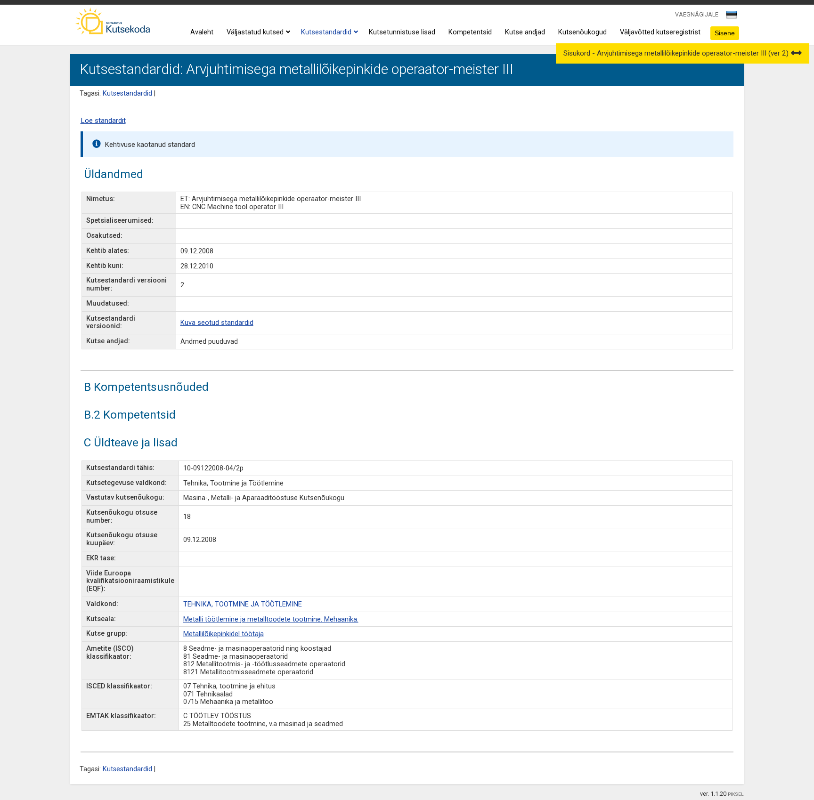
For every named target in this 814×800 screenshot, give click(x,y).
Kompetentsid (470, 32)
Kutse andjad (525, 32)
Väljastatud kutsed (255, 32)
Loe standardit (103, 120)
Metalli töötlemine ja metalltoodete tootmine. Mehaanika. (270, 619)
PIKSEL (736, 794)
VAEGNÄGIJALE (696, 14)
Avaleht (201, 32)
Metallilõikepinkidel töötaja (223, 634)
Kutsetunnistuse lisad (402, 32)
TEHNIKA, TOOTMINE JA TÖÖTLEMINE (242, 604)
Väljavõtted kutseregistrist (660, 32)
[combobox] (732, 17)
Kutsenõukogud (582, 32)
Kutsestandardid (326, 32)
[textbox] (730, 16)
